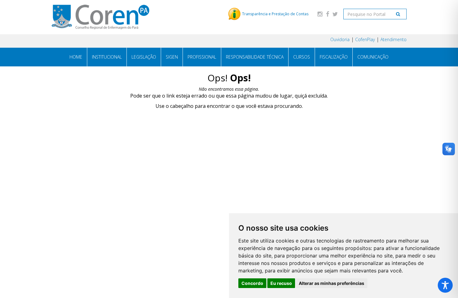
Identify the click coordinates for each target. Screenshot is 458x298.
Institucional (107, 57)
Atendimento (393, 39)
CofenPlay (365, 39)
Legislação (143, 57)
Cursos (301, 57)
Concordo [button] (252, 283)
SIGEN (172, 57)
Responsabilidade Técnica (255, 57)
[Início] (100, 17)
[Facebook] (327, 14)
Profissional (202, 57)
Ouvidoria (340, 39)
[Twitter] (335, 14)
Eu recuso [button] (281, 283)
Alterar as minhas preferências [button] (331, 283)
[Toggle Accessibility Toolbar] (445, 285)
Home (75, 57)
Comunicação (373, 57)
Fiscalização (334, 57)
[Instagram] (320, 14)
